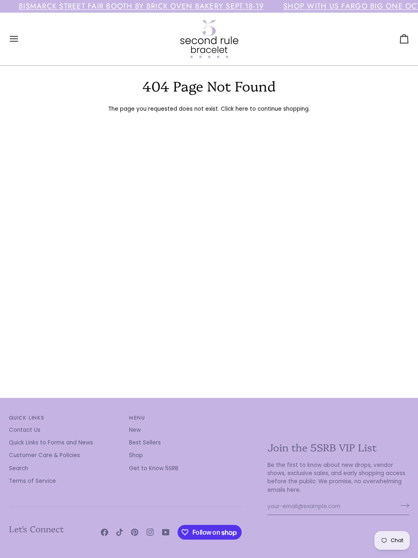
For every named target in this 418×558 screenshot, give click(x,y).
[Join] (402, 505)
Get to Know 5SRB (153, 468)
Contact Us (24, 430)
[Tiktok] (119, 532)
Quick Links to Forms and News (51, 442)
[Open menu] (21, 39)
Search (18, 468)
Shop (136, 455)
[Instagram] (150, 532)
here (242, 109)
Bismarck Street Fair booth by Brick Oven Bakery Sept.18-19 (141, 6)
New (135, 430)
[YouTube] (165, 532)
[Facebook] (104, 532)
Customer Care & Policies (44, 455)
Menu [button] (137, 418)
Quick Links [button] (26, 418)
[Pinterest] (134, 532)
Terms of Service (32, 481)
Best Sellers (145, 442)
